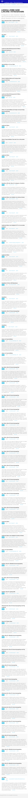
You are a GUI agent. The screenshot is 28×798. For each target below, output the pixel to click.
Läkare (16, 22)
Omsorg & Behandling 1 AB (13, 65)
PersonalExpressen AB (13, 81)
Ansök (3, 22)
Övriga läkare (13, 4)
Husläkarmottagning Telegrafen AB (14, 242)
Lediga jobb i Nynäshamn (13, 3)
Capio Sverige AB (11, 22)
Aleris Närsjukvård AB (12, 284)
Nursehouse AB (11, 184)
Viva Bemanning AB (12, 312)
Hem (1, 4)
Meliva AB (10, 51)
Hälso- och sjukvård (6, 4)
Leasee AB (11, 142)
